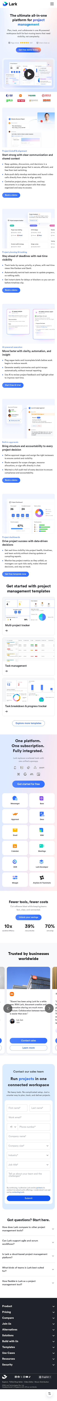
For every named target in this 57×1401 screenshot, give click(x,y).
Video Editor (28, 1382)
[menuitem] (28, 1306)
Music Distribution (42, 1382)
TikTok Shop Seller (16, 1382)
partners (39, 1188)
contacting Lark (18, 1192)
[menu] (28, 1335)
